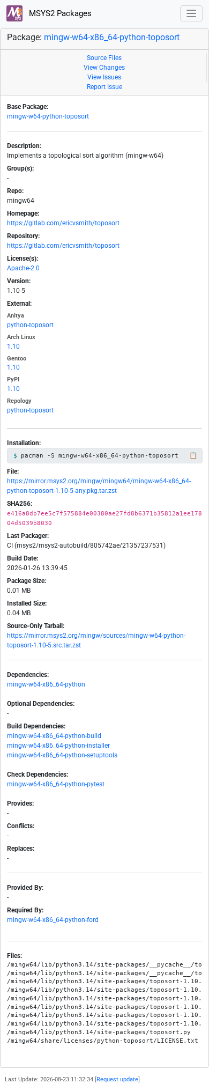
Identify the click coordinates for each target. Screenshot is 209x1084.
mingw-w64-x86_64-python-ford (53, 920)
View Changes (104, 67)
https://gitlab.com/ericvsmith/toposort (63, 223)
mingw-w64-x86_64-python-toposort (112, 37)
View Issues (104, 77)
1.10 (13, 346)
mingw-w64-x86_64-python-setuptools (62, 755)
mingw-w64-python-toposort (48, 116)
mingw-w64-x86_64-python (46, 684)
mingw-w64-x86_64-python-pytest (55, 784)
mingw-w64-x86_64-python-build (54, 736)
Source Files (104, 58)
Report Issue (104, 87)
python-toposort (30, 325)
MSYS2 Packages (59, 13)
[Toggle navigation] (191, 13)
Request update (117, 1079)
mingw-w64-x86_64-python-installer (58, 745)
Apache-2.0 (23, 268)
